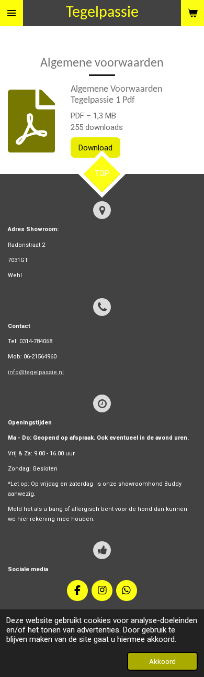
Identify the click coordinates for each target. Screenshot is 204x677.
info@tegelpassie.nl (36, 372)
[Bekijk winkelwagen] (192, 13)
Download (95, 147)
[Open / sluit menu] (11, 13)
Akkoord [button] (162, 661)
